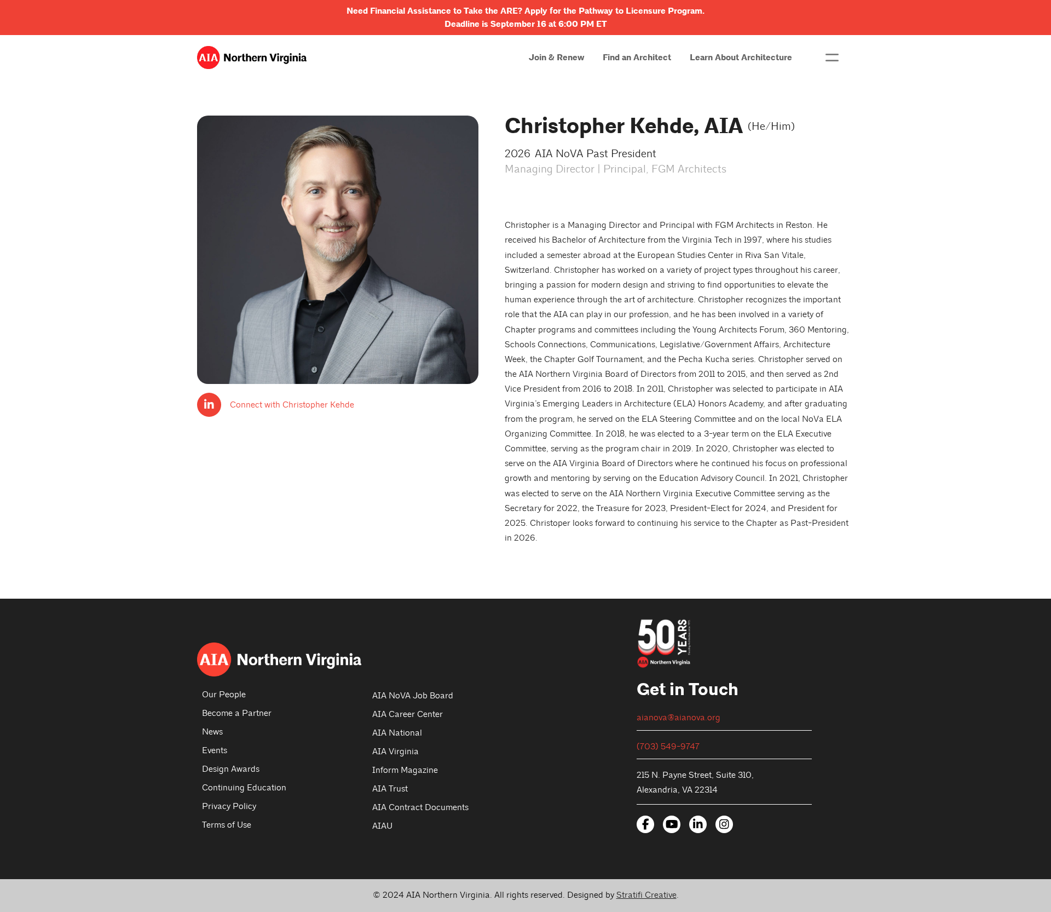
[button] (832, 57)
